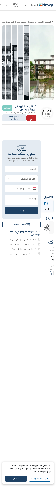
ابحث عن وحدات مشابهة (14, 118)
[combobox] (24, 178)
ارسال (21, 210)
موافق (16, 478)
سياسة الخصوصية (40, 478)
